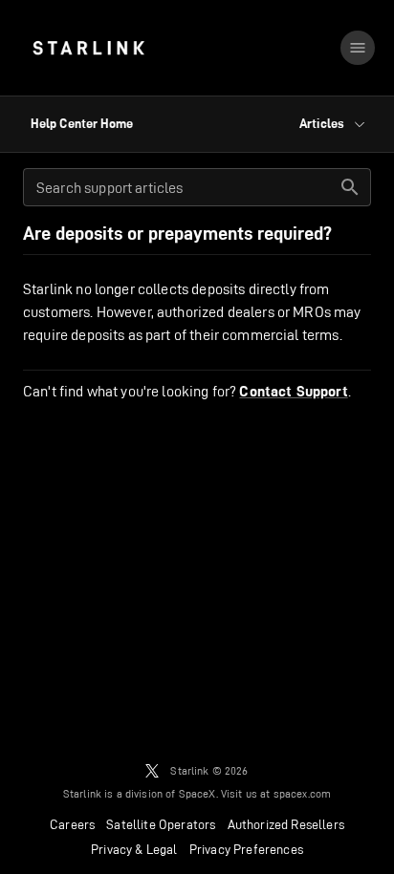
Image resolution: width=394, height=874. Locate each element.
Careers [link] (72, 824)
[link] (88, 47)
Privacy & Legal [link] (134, 849)
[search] (350, 187)
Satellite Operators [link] (160, 824)
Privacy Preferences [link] (246, 849)
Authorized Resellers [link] (286, 824)
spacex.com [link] (303, 793)
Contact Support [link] (293, 391)
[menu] (357, 48)
